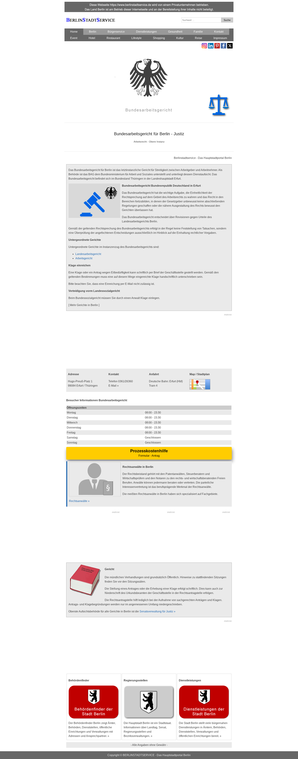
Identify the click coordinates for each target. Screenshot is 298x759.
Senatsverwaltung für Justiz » (157, 611)
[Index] (90, 15)
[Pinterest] (217, 45)
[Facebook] (223, 45)
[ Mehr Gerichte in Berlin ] (83, 305)
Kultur (179, 38)
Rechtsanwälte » (79, 501)
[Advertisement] (149, 341)
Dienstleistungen (146, 31)
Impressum (220, 38)
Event (73, 38)
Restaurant (113, 38)
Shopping (159, 38)
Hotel (92, 38)
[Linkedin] (210, 45)
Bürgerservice (116, 31)
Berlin (92, 31)
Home (74, 31)
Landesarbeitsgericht (88, 254)
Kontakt (218, 31)
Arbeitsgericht (83, 258)
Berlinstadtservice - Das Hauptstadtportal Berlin (203, 157)
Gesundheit (175, 31)
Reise (198, 38)
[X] (230, 45)
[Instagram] (204, 45)
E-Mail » (113, 385)
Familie (198, 31)
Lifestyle (136, 38)
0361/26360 (125, 381)
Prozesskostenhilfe (149, 450)
